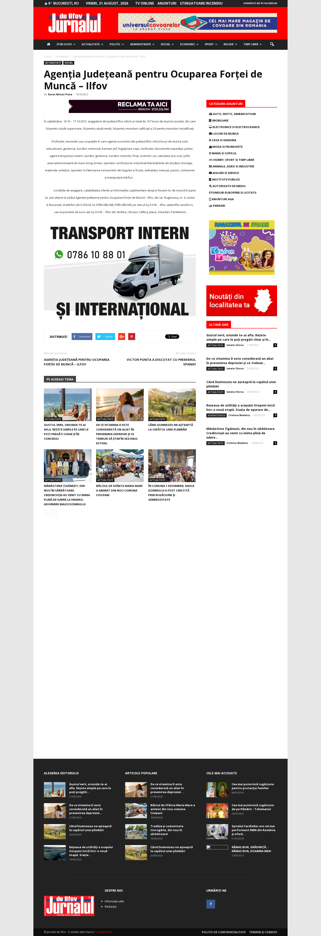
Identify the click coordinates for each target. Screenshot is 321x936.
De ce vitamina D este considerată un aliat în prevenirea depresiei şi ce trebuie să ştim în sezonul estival (117, 434)
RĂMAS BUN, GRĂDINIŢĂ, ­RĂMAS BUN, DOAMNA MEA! (251, 849)
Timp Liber (250, 44)
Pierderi (218, 206)
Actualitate (91, 44)
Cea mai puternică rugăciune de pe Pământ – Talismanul (253, 807)
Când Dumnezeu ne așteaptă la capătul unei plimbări (90, 828)
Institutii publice (225, 179)
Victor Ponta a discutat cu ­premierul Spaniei (161, 361)
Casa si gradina (223, 140)
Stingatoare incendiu (201, 3)
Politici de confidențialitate (224, 932)
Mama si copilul (224, 153)
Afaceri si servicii (225, 173)
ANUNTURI (166, 3)
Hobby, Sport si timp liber (233, 160)
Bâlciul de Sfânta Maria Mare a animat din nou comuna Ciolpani (119, 490)
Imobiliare (219, 120)
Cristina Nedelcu (239, 415)
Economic (187, 44)
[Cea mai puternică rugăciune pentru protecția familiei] (217, 789)
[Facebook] (210, 904)
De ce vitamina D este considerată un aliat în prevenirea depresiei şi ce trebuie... (240, 360)
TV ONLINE (144, 3)
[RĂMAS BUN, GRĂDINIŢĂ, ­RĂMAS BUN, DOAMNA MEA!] (217, 852)
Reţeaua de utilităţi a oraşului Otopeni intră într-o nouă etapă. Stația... (91, 851)
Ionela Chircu (235, 345)
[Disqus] (120, 581)
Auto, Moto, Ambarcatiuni (234, 114)
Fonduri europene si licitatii (233, 192)
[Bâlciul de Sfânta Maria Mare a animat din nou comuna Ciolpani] (120, 465)
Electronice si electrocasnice (236, 127)
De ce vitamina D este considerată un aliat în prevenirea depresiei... (86, 809)
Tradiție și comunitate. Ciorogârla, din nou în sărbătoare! (167, 830)
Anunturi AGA (222, 199)
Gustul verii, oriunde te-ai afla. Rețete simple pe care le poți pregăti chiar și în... (238, 337)
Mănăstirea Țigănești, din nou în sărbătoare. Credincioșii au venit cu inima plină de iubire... (240, 433)
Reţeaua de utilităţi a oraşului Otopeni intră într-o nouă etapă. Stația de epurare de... (240, 407)
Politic (115, 44)
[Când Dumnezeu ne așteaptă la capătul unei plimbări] (172, 404)
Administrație (140, 44)
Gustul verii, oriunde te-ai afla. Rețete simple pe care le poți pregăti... (90, 788)
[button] (272, 44)
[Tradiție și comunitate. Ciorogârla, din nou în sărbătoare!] (136, 831)
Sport (209, 44)
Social (165, 44)
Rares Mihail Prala (60, 94)
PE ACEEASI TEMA (60, 379)
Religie (229, 44)
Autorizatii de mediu (229, 186)
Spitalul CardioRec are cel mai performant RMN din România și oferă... (253, 830)
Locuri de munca (225, 133)
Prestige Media (103, 932)
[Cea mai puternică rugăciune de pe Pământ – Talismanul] (217, 810)
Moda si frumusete (227, 147)
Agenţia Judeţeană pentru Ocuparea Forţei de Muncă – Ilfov (76, 361)
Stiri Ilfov (64, 44)
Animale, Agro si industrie (233, 166)
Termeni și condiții (263, 932)
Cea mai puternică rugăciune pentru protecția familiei (253, 786)
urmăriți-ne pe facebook (260, 3)
